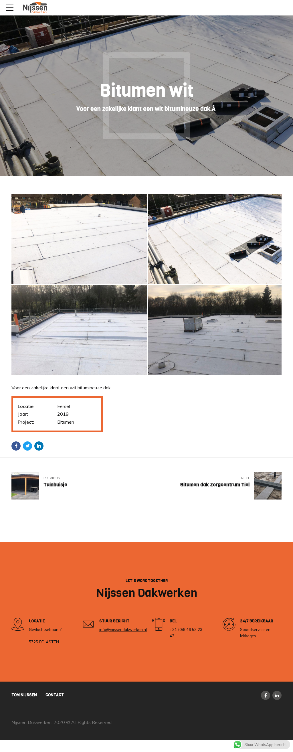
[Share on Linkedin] (38, 446)
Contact (54, 694)
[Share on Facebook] (16, 446)
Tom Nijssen (24, 694)
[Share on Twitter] (27, 446)
